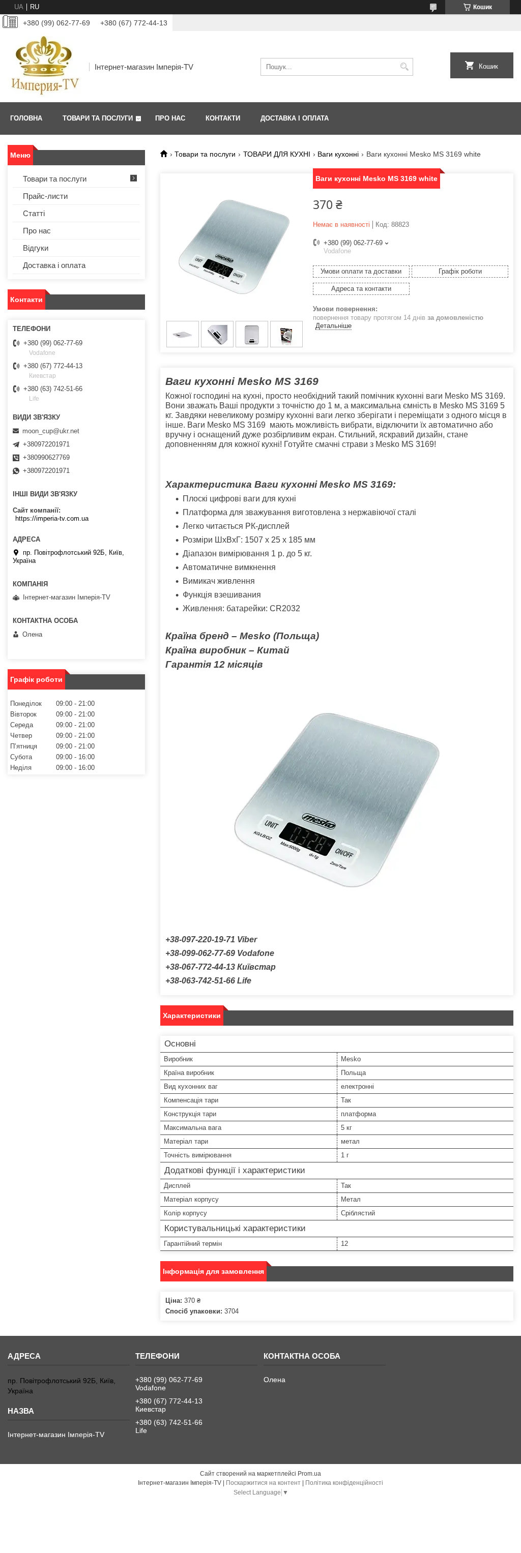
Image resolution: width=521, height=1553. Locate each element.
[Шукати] (404, 67)
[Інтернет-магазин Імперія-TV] (45, 66)
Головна (26, 118)
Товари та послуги (98, 118)
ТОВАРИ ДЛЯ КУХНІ (276, 154)
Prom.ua (309, 1473)
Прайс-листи (45, 196)
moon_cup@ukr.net (50, 431)
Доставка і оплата (294, 118)
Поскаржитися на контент (263, 1482)
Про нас (170, 118)
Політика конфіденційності (344, 1482)
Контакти (223, 118)
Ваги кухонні (338, 154)
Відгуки (35, 248)
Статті (34, 213)
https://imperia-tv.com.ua (52, 518)
